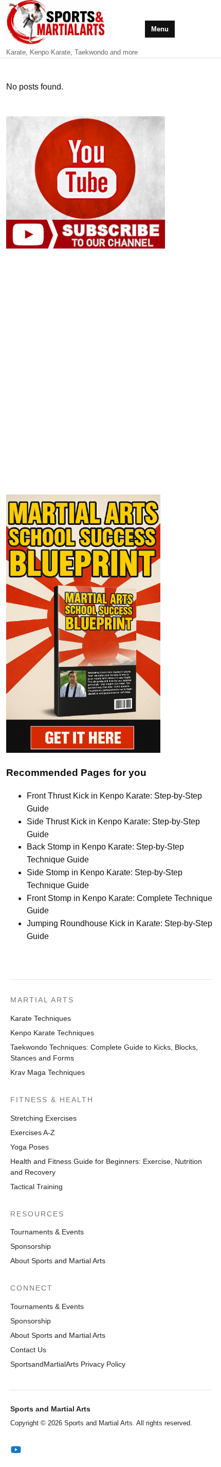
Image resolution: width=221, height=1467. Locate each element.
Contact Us (28, 1350)
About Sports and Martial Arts (57, 1261)
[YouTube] (16, 1450)
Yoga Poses (29, 1147)
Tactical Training (36, 1186)
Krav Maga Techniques (47, 1072)
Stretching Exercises (43, 1118)
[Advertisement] (110, 371)
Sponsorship (30, 1246)
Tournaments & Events (47, 1232)
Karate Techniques (40, 1018)
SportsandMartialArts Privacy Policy (67, 1364)
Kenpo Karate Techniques (52, 1033)
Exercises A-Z (32, 1132)
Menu (160, 29)
